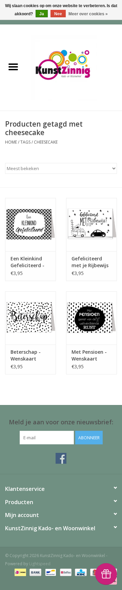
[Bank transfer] (34, 572)
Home (11, 142)
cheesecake (46, 142)
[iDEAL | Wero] (19, 572)
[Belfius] (65, 572)
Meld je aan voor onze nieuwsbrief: (61, 422)
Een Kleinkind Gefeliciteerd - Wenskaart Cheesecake (27, 262)
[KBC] (80, 572)
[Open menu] (13, 66)
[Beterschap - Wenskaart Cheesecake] (30, 318)
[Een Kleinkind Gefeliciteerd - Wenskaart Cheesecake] (30, 224)
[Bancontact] (49, 572)
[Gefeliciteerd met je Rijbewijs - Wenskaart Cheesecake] (91, 224)
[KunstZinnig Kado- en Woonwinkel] (74, 67)
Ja (41, 14)
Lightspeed (39, 564)
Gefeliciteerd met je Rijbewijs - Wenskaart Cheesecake (90, 262)
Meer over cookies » (88, 14)
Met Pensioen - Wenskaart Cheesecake (89, 355)
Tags (25, 142)
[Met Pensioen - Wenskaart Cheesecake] (91, 318)
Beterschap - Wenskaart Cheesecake (26, 355)
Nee (58, 14)
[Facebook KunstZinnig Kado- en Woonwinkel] (61, 458)
